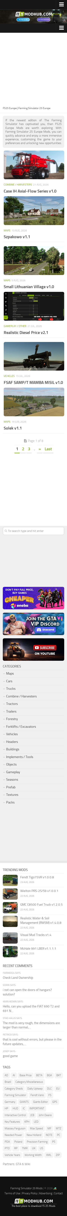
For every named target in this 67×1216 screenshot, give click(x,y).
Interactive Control (15, 1115)
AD (6, 1075)
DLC (49, 1088)
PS (53, 1141)
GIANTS (24, 1102)
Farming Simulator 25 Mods (26, 1188)
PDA (7, 1141)
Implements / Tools (19, 757)
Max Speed (36, 1128)
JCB (32, 1115)
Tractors (12, 704)
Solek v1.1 (13, 428)
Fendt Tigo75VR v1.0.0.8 (37, 877)
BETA (39, 1075)
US (41, 1148)
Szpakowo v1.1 (17, 236)
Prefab (10, 787)
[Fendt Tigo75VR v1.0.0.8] (10, 880)
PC (58, 1135)
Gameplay (13, 772)
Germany (10, 1102)
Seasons (12, 779)
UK (33, 1148)
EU (58, 1088)
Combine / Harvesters (18, 184)
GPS (54, 1102)
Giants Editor (40, 1102)
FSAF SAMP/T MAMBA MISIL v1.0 (33, 382)
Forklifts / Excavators (21, 727)
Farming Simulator (15, 1095)
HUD (15, 1108)
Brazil (8, 1082)
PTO (7, 1148)
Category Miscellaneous (29, 1082)
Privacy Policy (29, 1193)
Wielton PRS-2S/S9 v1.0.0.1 (39, 891)
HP (6, 1108)
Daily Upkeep (35, 1088)
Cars (9, 681)
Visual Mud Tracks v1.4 (35, 935)
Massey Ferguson (15, 1128)
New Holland (34, 1135)
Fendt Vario (37, 1095)
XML (48, 1155)
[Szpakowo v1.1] (34, 210)
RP (15, 1148)
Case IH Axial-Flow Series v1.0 (30, 191)
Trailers (11, 711)
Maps (7, 230)
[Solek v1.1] (34, 402)
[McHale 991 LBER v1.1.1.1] (10, 951)
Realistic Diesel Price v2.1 (26, 332)
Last (48, 448)
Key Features (12, 1121)
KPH (26, 1121)
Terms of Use (12, 1193)
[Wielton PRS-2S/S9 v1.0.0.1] (10, 894)
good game (10, 1056)
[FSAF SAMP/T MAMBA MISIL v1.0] (34, 356)
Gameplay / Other (15, 326)
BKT (58, 1075)
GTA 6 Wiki (23, 1164)
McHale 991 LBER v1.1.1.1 (38, 948)
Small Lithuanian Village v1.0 (29, 286)
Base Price (26, 1075)
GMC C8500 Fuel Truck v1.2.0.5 (41, 904)
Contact (58, 1193)
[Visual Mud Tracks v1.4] (10, 938)
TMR (25, 1148)
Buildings (12, 749)
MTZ (58, 1128)
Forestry (12, 719)
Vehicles (9, 376)
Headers (12, 742)
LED (36, 1121)
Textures (12, 795)
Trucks (10, 689)
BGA (49, 1075)
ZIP (58, 1155)
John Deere (45, 1115)
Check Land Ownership (18, 978)
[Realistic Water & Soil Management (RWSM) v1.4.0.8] (10, 921)
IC (24, 1108)
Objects (11, 764)
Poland (18, 1141)
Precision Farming (37, 1141)
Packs (10, 802)
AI (14, 1075)
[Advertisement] (33, 70)
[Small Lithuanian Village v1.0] (34, 260)
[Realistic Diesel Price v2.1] (34, 306)
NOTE (49, 1135)
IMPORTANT (36, 1108)
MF (49, 1128)
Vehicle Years (12, 1155)
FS (49, 1095)
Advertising (45, 1193)
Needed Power (13, 1135)
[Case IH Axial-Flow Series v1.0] (34, 165)
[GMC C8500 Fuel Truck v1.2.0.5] (10, 907)
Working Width (33, 1155)
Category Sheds (14, 1088)
